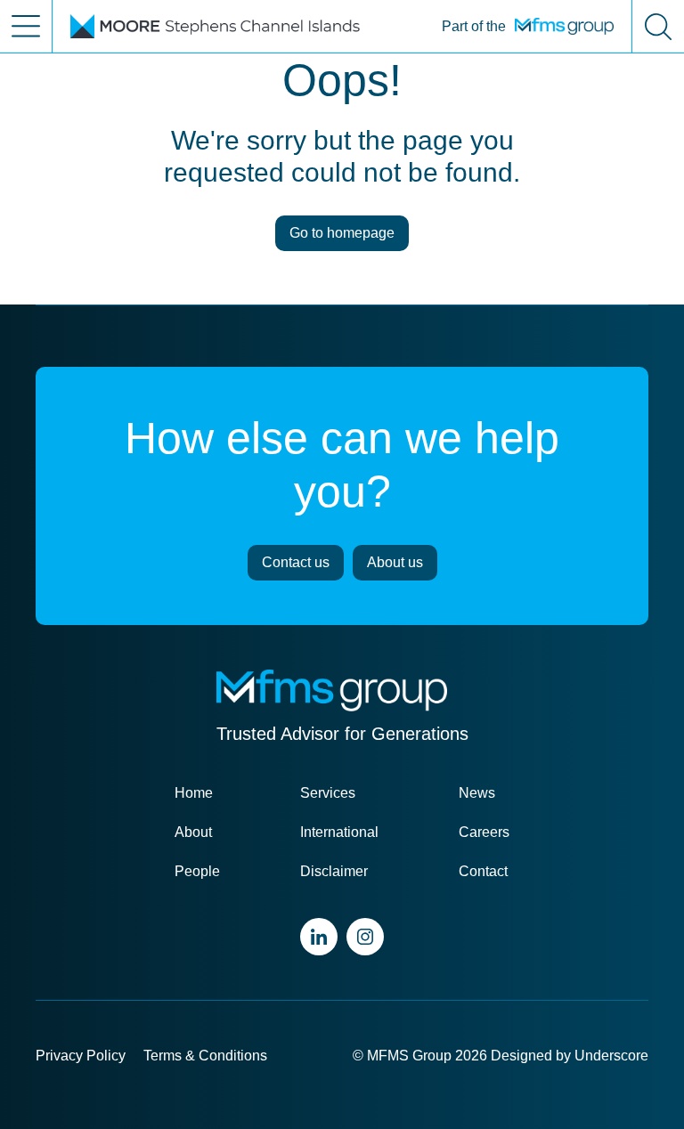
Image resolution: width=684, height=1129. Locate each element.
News (477, 792)
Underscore (611, 1055)
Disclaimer (334, 871)
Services (327, 792)
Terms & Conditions (205, 1055)
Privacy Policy (81, 1055)
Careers (484, 832)
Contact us (296, 562)
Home (194, 792)
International (339, 832)
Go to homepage (342, 232)
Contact (483, 871)
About (193, 832)
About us (395, 562)
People (197, 871)
